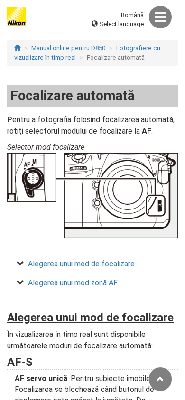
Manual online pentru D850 (68, 48)
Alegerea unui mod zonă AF (73, 282)
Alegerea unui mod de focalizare (81, 263)
